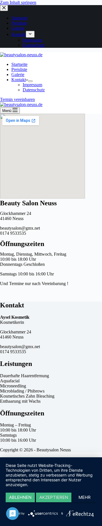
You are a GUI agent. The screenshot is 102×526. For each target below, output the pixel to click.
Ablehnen (20, 497)
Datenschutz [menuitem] (34, 45)
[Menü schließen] (4, 8)
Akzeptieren (53, 497)
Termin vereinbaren (17, 99)
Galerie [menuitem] (17, 28)
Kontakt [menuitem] (18, 34)
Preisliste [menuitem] (19, 23)
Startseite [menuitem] (19, 18)
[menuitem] (30, 34)
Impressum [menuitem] (32, 40)
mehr (84, 497)
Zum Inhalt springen (18, 2)
